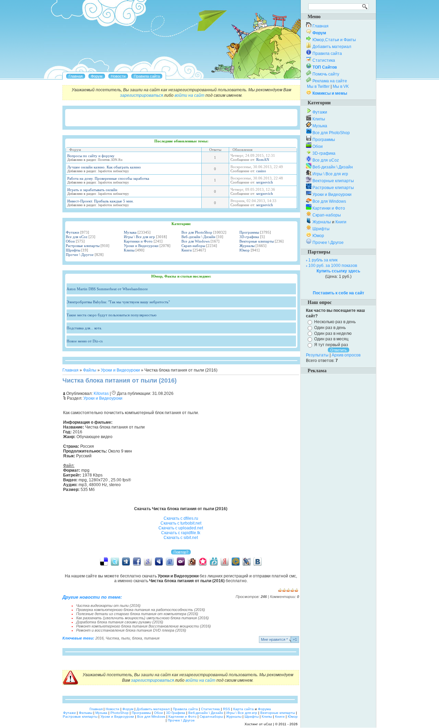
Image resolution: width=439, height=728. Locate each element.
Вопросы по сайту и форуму (91, 156)
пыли (125, 638)
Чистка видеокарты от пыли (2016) (108, 605)
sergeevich (264, 182)
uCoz (268, 724)
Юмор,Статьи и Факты (334, 39)
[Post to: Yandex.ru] (224, 561)
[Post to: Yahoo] (180, 561)
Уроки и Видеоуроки (141, 246)
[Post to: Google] (147, 561)
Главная (70, 370)
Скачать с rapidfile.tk (180, 532)
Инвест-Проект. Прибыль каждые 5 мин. (100, 201)
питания (151, 638)
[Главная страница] (75, 76)
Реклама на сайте (329, 81)
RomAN (262, 159)
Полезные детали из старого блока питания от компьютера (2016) (137, 614)
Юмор (244, 250)
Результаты (317, 355)
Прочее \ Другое (80, 255)
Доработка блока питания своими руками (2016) (119, 622)
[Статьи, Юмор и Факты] (118, 76)
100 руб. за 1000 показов (332, 265)
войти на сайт (189, 95)
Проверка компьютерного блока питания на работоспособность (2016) (140, 610)
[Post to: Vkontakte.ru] (257, 561)
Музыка (130, 232)
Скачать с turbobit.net (181, 523)
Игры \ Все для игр (139, 237)
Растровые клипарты (82, 246)
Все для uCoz (76, 237)
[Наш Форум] (96, 76)
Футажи (72, 232)
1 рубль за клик (322, 260)
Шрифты (73, 250)
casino (261, 171)
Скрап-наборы (193, 246)
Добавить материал (331, 46)
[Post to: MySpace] (158, 561)
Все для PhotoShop (196, 232)
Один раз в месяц (331, 339)
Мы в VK (341, 86)
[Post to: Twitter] (114, 561)
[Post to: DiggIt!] (125, 561)
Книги (186, 250)
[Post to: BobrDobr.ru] (191, 561)
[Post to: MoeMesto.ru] (213, 561)
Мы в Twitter (318, 86)
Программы (249, 232)
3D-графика (249, 237)
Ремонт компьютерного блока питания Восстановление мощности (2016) (143, 626)
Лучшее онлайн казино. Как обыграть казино (104, 167)
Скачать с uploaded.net (180, 528)
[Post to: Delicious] (103, 561)
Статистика (323, 60)
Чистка (112, 638)
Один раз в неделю (333, 333)
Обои (70, 241)
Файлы (89, 370)
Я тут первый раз (331, 344)
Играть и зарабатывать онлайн (92, 190)
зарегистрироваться (141, 95)
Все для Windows (195, 241)
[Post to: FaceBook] (136, 561)
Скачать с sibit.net (181, 537)
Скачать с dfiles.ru (181, 518)
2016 (99, 638)
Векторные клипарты (256, 241)
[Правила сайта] (146, 76)
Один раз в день (330, 327)
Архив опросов (346, 355)
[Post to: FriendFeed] (169, 561)
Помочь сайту (325, 74)
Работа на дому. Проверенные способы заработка (108, 178)
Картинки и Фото (138, 241)
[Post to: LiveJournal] (246, 561)
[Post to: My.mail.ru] (235, 561)
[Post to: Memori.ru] (202, 561)
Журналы (246, 246)
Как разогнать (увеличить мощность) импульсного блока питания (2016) (142, 618)
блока (137, 638)
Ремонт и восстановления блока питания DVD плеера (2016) (131, 630)
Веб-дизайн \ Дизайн (198, 237)
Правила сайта (327, 53)
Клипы (129, 250)
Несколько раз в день (335, 321)
